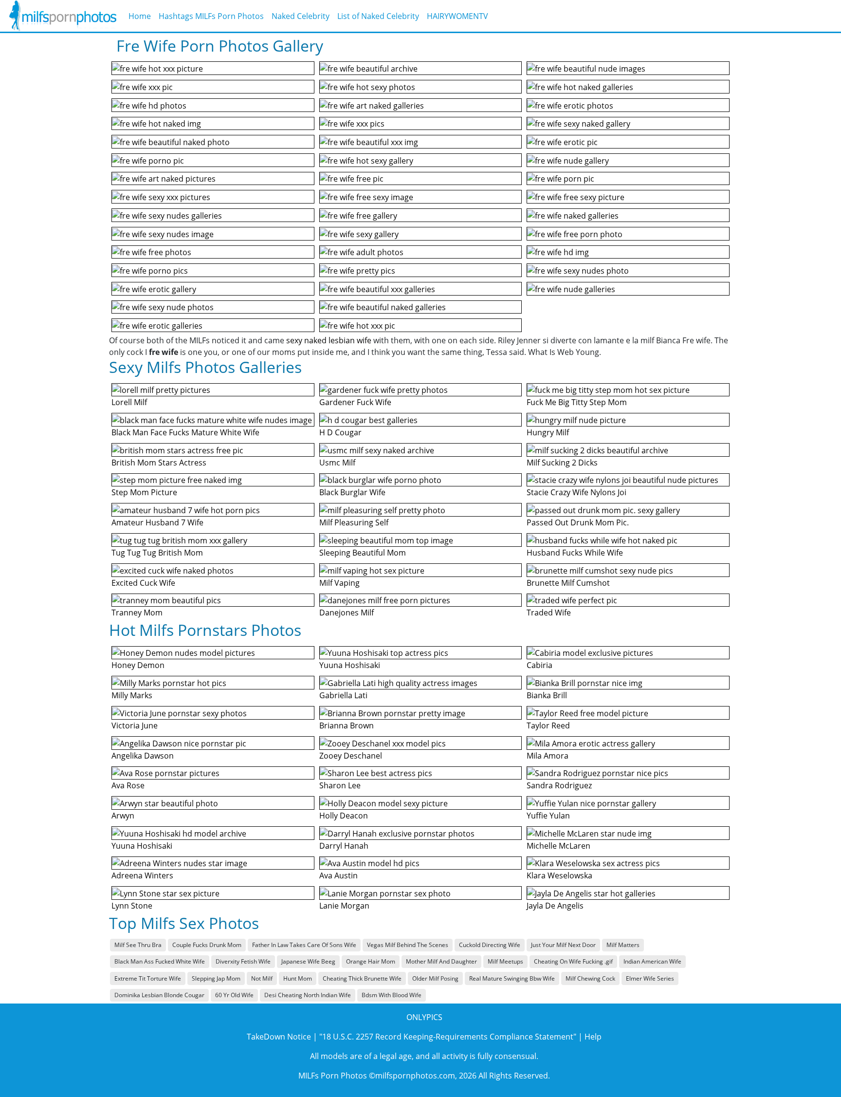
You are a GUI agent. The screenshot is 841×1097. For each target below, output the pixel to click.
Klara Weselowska (559, 875)
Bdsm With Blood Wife (391, 995)
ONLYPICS (424, 1017)
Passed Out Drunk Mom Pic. (578, 522)
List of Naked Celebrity (378, 16)
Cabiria (539, 665)
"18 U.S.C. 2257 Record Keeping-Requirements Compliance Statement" (447, 1036)
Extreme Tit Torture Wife (147, 978)
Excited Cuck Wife (143, 582)
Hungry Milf (548, 432)
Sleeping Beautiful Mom (362, 552)
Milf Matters (623, 945)
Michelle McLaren (558, 845)
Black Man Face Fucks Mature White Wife (185, 432)
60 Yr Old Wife (234, 995)
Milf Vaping (339, 582)
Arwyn (122, 815)
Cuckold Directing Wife (489, 945)
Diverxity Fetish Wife (243, 961)
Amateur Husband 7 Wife (157, 522)
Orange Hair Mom (370, 961)
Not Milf (262, 978)
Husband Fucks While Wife (575, 552)
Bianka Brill (547, 695)
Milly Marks (131, 695)
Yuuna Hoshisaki (141, 845)
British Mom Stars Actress (158, 462)
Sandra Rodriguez (559, 785)
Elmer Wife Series (650, 978)
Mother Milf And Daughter (441, 961)
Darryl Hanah (343, 845)
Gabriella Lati (343, 695)
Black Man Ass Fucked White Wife (159, 961)
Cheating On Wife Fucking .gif (573, 961)
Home (139, 16)
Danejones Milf (346, 612)
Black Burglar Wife (352, 492)
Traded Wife (549, 612)
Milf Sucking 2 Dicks (562, 462)
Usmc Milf (337, 462)
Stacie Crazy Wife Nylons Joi (576, 492)
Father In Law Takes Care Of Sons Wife (304, 945)
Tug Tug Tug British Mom (157, 552)
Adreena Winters (142, 875)
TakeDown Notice (279, 1036)
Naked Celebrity (300, 16)
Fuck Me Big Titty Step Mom (577, 402)
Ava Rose (128, 785)
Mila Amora (547, 755)
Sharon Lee (340, 785)
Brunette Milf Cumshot (568, 582)
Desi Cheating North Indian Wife (307, 995)
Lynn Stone (131, 905)
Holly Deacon (343, 815)
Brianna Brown (346, 725)
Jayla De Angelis (555, 905)
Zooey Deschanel (350, 755)
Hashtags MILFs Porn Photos (211, 16)
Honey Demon (138, 665)
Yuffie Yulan (548, 815)
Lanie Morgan (344, 905)
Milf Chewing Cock (590, 978)
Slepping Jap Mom (216, 978)
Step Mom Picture (144, 492)
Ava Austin (338, 875)
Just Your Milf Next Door (563, 945)
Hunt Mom (297, 978)
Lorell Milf (129, 402)
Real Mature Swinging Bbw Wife (512, 978)
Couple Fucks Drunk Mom (206, 945)
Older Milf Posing (435, 978)
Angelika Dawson (142, 755)
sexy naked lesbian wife (328, 340)
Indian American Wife (652, 961)
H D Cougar (340, 432)
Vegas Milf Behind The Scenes (407, 945)
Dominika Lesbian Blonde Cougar (159, 995)
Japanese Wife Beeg (308, 961)
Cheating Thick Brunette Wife (362, 978)
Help (593, 1036)
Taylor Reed (548, 725)
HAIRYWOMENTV (457, 16)
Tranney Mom (137, 612)
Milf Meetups (505, 961)
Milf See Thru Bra (138, 945)
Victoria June (134, 725)
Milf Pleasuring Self (353, 522)
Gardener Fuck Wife (355, 402)
